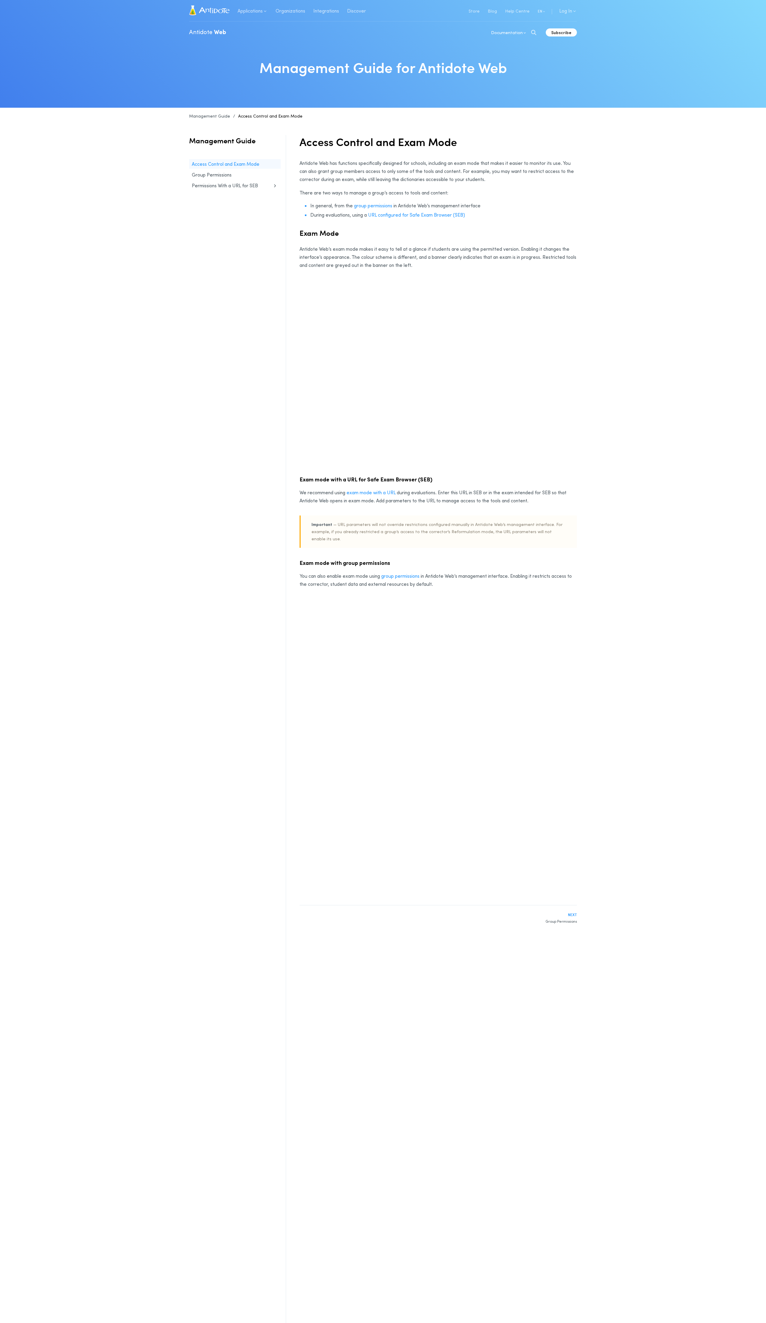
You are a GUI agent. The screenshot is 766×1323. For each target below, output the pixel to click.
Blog (492, 11)
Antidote (207, 32)
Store (474, 11)
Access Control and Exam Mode (270, 116)
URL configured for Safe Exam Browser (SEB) (416, 215)
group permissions (373, 205)
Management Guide (209, 116)
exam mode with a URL (371, 492)
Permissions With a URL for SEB (225, 185)
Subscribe (561, 32)
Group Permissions (212, 174)
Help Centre (517, 11)
